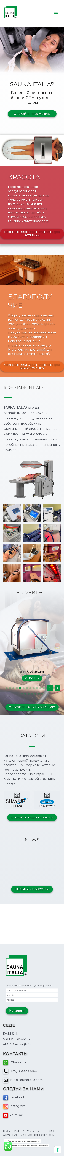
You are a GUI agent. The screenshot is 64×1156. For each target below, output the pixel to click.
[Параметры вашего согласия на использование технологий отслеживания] (57, 1149)
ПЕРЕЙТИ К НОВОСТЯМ (32, 889)
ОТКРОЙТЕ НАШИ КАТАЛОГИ (32, 817)
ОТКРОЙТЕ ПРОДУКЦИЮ (32, 114)
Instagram (18, 1106)
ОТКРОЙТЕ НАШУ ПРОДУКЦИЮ (32, 707)
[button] (57, 688)
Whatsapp (18, 1062)
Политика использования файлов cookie (28, 1145)
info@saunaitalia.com (26, 1080)
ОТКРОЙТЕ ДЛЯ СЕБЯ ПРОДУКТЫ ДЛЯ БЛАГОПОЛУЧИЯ (32, 366)
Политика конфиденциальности (24, 1141)
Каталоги (17, 1011)
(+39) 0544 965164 (23, 1071)
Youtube (16, 1115)
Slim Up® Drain (32, 671)
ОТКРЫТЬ (32, 678)
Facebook (17, 1097)
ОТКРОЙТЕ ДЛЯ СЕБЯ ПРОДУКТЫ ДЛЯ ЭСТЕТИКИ (32, 233)
